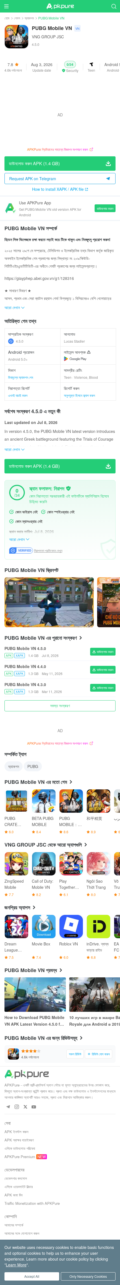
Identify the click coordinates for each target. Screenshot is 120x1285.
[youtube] (33, 1107)
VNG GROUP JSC (48, 36)
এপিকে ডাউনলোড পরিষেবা (19, 1148)
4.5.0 (19, 341)
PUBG (32, 766)
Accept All (31, 1276)
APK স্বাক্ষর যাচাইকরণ (19, 1140)
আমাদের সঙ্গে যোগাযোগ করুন (21, 1233)
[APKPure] (60, 6)
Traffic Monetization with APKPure (32, 1203)
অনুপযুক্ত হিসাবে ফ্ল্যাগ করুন (79, 395)
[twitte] (25, 1107)
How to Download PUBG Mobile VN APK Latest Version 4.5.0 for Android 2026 (34, 1021)
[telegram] (7, 1107)
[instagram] (16, 1107)
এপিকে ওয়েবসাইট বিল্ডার (18, 1186)
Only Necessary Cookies (88, 1276)
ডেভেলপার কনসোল (15, 1178)
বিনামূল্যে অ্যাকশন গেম (20, 377)
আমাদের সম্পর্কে (13, 1225)
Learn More (16, 1265)
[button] (70, 67)
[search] (113, 6)
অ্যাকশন (29, 18)
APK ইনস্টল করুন (16, 1131)
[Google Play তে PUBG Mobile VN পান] (75, 359)
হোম (6, 18)
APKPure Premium (19, 1156)
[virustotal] (68, 488)
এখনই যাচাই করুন (17, 395)
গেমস (17, 18)
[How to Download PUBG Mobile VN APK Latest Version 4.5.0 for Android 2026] (35, 994)
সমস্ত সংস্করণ (60, 705)
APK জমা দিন (13, 1195)
